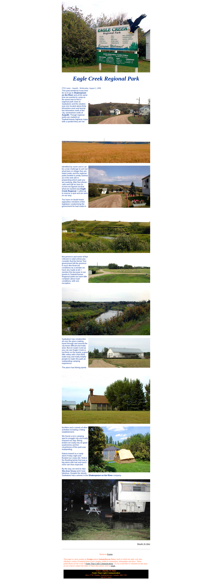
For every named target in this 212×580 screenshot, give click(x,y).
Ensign (110, 554)
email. (113, 566)
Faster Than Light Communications (99, 564)
